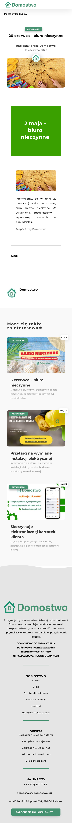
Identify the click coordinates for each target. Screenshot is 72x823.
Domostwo (47, 45)
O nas (36, 680)
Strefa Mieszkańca (36, 693)
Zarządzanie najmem (36, 741)
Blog (36, 686)
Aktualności (33, 29)
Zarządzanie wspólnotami (36, 734)
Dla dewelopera (36, 760)
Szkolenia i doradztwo (36, 754)
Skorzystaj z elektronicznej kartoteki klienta (33, 531)
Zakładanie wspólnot (36, 747)
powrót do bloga (15, 14)
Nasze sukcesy (36, 699)
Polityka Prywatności (36, 712)
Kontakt (36, 706)
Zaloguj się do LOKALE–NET (34, 812)
